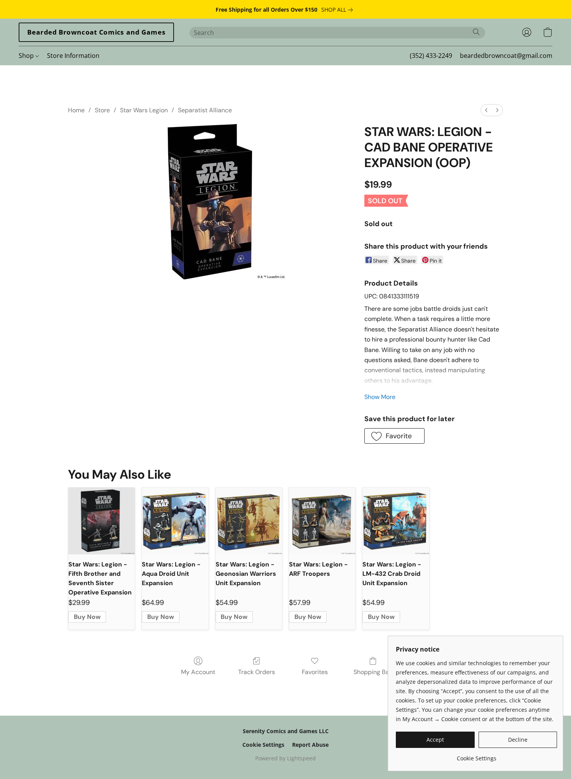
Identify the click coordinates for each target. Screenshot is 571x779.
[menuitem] (486, 110)
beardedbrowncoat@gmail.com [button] (506, 55)
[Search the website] (476, 31)
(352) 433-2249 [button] (431, 55)
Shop (27, 55)
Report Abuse (310, 744)
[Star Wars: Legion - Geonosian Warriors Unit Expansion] (249, 521)
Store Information (73, 55)
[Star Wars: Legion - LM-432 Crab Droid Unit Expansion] (395, 521)
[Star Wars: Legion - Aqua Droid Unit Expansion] (175, 521)
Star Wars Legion (144, 110)
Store (102, 110)
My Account (198, 672)
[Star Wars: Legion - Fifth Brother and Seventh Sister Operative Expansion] (101, 521)
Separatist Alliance (205, 110)
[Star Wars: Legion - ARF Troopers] (322, 521)
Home (76, 110)
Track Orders (256, 672)
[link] (338, 9)
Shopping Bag (373, 672)
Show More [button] (379, 397)
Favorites (315, 672)
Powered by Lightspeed (285, 758)
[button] (96, 32)
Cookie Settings (263, 744)
